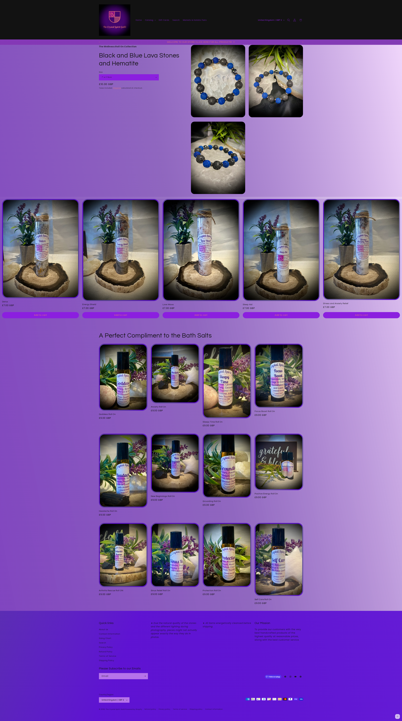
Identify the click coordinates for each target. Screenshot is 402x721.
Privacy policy (164, 709)
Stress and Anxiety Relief (335, 303)
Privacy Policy (106, 647)
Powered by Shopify (133, 709)
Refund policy (150, 709)
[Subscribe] (145, 676)
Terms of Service (107, 656)
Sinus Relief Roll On (160, 591)
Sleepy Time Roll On (213, 422)
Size (101, 72)
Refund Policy (105, 651)
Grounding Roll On (212, 501)
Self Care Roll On (263, 599)
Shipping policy (196, 709)
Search (102, 642)
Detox (5, 302)
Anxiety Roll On (158, 407)
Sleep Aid (247, 304)
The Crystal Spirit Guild (115, 709)
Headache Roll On (108, 511)
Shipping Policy (106, 660)
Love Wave (168, 304)
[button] (150, 20)
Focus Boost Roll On (265, 411)
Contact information (214, 709)
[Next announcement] (303, 42)
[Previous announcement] (99, 42)
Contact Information (109, 634)
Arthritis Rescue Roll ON (111, 591)
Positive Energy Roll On (266, 494)
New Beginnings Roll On (163, 496)
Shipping (117, 88)
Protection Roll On (212, 591)
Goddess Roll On (107, 414)
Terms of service (180, 709)
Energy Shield (89, 304)
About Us (103, 629)
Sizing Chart (105, 638)
